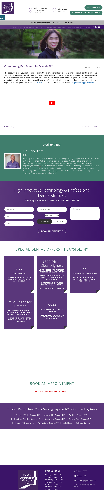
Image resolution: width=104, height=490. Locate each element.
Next (96, 126)
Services (49, 27)
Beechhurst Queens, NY (54, 419)
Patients (20, 27)
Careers (82, 27)
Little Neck (67, 423)
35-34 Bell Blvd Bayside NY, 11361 (40, 11)
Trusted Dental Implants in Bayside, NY (86, 13)
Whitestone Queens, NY (48, 423)
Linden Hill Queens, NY (24, 423)
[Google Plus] (96, 27)
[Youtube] (99, 27)
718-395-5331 (41, 82)
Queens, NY (20, 415)
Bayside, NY (35, 415)
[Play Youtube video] (52, 103)
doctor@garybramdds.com (86, 480)
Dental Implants (41, 27)
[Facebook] (93, 27)
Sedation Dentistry (29, 27)
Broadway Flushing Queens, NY (27, 419)
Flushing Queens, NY (78, 415)
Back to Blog (9, 126)
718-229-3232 (63, 11)
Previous (85, 126)
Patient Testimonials (68, 27)
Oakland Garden (83, 423)
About (15, 27)
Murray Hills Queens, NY (54, 415)
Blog (77, 27)
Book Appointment (93, 8)
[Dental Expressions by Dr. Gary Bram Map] (52, 447)
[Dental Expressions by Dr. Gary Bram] (8, 8)
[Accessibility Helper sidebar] (2, 17)
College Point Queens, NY (80, 419)
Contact (87, 27)
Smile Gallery (57, 27)
